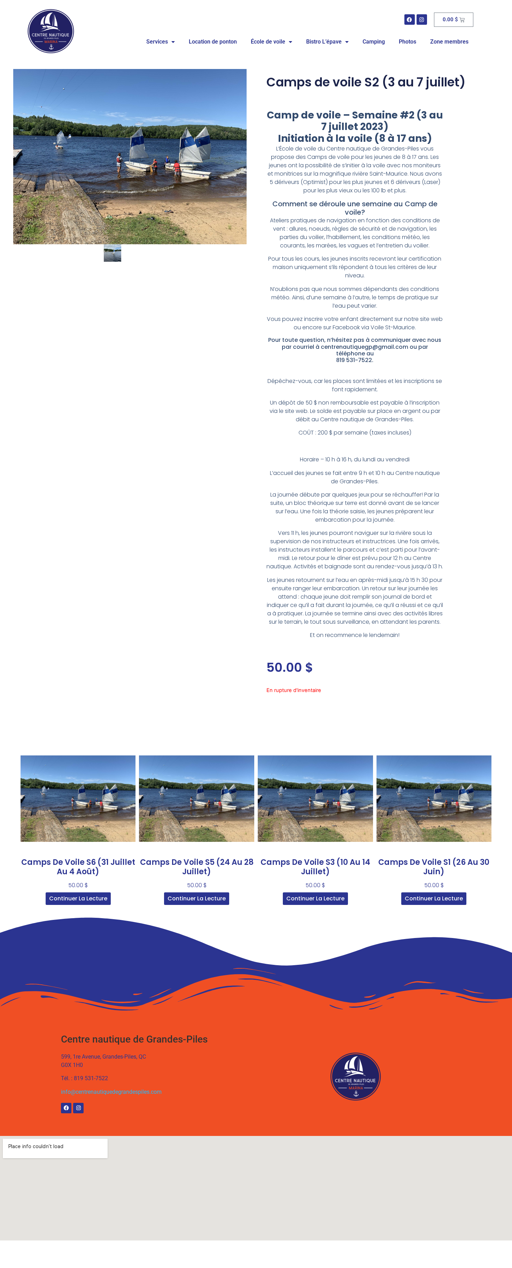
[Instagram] (422, 19)
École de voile (268, 41)
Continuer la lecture (78, 898)
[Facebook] (409, 19)
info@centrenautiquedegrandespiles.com (111, 1092)
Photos (407, 41)
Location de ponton (213, 41)
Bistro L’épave (324, 41)
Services (157, 41)
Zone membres (449, 41)
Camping (374, 41)
